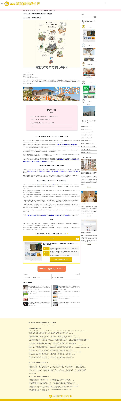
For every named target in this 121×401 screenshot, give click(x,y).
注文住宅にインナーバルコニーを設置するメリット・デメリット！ (61, 350)
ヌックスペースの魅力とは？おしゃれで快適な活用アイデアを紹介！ (40, 337)
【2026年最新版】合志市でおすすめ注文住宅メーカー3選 (60, 379)
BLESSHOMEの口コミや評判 (34, 291)
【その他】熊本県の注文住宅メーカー (39, 362)
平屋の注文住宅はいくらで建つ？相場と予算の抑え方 (38, 332)
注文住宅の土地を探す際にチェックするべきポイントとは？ (63, 358)
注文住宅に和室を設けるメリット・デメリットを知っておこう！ (62, 349)
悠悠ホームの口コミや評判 (86, 137)
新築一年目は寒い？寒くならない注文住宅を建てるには (77, 330)
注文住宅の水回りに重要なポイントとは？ (82, 347)
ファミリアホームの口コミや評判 (35, 297)
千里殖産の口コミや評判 (86, 152)
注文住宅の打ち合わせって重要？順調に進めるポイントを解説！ (61, 346)
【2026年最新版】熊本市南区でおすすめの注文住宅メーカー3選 (64, 383)
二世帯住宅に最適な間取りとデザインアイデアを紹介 (62, 339)
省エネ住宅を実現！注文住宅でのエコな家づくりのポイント (61, 336)
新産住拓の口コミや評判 (86, 126)
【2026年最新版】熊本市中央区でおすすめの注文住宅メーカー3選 (40, 383)
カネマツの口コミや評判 (60, 370)
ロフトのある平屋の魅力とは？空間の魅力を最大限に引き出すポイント (62, 342)
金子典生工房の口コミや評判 (54, 367)
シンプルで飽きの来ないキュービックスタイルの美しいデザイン (44, 116)
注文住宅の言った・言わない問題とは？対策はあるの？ (38, 346)
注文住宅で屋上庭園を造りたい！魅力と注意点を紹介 (77, 340)
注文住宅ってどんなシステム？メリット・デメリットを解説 (39, 349)
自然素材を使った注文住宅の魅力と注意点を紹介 (58, 340)
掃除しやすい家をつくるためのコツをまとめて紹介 (64, 333)
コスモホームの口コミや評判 (87, 132)
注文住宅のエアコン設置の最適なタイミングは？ (80, 344)
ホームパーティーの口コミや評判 (88, 146)
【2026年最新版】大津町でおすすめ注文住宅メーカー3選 (38, 379)
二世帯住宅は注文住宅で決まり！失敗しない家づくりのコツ (39, 336)
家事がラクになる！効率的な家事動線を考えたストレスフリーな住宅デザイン (67, 337)
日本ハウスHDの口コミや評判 (34, 371)
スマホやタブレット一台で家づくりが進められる (41, 119)
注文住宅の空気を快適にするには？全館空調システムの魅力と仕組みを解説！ (68, 351)
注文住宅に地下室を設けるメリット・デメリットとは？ (38, 357)
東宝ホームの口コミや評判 (61, 330)
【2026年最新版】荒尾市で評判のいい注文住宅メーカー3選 (61, 387)
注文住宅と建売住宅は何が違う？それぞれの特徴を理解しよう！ (40, 358)
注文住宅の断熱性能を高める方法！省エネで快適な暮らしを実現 (40, 339)
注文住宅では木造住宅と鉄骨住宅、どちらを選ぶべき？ (38, 340)
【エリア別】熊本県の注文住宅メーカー (40, 376)
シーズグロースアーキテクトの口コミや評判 (65, 369)
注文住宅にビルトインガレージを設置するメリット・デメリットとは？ (62, 357)
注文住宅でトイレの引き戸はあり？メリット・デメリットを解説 (40, 344)
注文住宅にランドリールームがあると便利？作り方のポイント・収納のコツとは (42, 353)
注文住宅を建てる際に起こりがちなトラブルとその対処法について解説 (62, 354)
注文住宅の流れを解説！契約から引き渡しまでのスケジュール (67, 334)
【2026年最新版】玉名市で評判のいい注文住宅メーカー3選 (39, 389)
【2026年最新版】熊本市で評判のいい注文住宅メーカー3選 (39, 390)
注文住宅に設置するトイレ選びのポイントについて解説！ (38, 350)
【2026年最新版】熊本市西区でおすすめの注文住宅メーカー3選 (40, 382)
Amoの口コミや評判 (62, 291)
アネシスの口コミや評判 (45, 371)
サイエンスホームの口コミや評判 (80, 369)
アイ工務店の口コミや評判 (86, 135)
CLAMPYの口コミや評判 (81, 370)
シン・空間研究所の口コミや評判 (65, 302)
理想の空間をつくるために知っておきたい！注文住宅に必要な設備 (64, 343)
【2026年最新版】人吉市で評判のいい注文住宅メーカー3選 (39, 387)
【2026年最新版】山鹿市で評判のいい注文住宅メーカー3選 (61, 389)
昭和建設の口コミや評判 (86, 129)
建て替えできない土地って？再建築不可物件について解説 (38, 347)
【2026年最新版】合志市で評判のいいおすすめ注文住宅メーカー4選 (40, 386)
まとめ (32, 126)
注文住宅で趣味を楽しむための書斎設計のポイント (81, 339)
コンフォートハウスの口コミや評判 (35, 370)
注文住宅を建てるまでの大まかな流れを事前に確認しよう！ (39, 356)
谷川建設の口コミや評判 (86, 140)
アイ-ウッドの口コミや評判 (55, 371)
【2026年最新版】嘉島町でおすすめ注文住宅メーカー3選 (38, 380)
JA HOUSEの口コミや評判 (70, 370)
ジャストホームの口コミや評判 (64, 297)
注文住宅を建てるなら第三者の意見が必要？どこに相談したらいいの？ (41, 351)
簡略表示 (51, 112)
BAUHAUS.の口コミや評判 (78, 371)
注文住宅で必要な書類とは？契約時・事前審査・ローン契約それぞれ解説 (41, 333)
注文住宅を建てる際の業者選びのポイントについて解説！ (38, 354)
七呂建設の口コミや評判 (33, 367)
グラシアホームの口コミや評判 (48, 370)
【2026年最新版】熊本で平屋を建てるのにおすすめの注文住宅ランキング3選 (66, 384)
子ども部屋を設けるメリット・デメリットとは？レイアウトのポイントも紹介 (42, 334)
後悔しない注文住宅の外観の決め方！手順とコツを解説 (58, 332)
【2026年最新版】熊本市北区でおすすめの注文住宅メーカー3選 (63, 382)
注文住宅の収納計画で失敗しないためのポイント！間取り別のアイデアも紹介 (89, 173)
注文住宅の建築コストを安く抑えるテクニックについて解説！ (61, 356)
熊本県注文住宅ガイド (61, 399)
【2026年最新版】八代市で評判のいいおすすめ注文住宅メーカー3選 (66, 386)
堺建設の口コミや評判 (43, 367)
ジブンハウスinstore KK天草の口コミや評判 (48, 369)
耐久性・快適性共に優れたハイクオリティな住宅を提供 (42, 122)
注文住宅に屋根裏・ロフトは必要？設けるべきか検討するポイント (40, 343)
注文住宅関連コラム (35, 328)
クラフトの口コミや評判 (86, 149)
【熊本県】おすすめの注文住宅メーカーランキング (43, 322)
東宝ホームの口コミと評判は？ (87, 143)
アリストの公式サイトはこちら (61, 259)
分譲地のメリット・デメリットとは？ (64, 353)
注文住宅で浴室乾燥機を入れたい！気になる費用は (61, 344)
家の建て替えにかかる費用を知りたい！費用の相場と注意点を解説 (61, 347)
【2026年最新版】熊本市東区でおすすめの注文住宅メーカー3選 (40, 384)
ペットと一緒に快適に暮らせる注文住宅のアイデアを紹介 (38, 342)
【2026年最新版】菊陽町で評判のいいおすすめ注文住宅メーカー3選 (62, 380)
